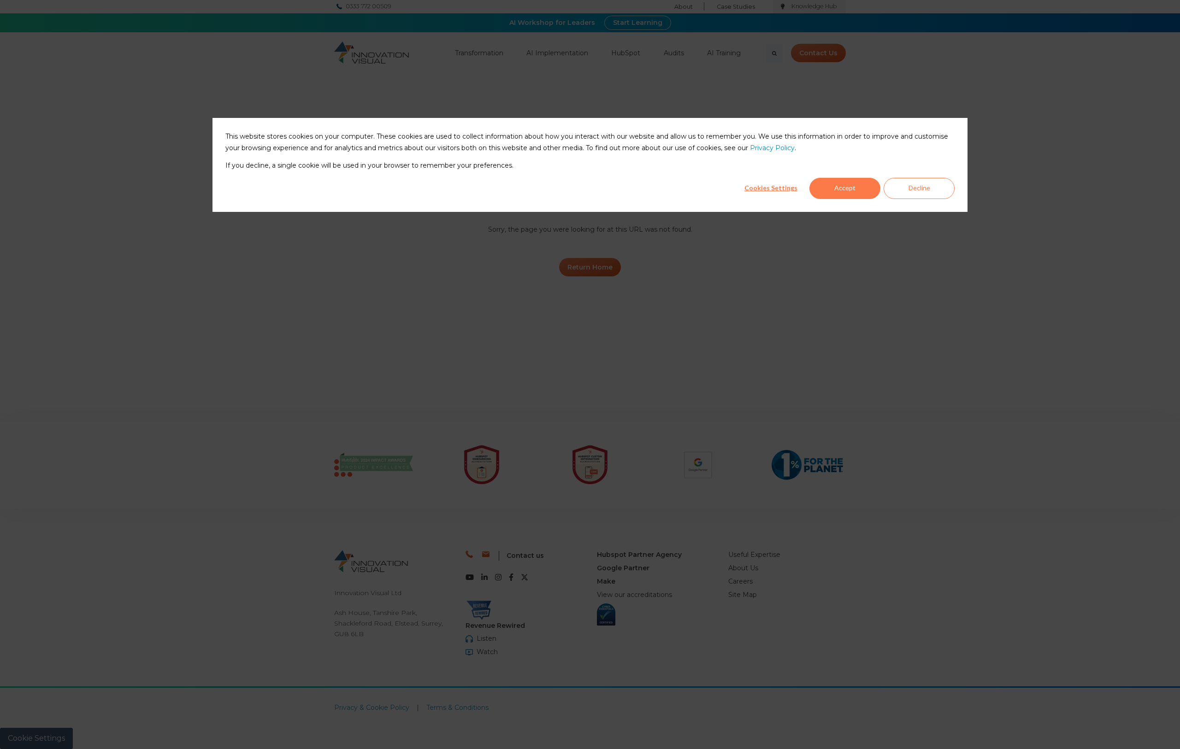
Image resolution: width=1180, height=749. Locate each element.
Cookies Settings (770, 188)
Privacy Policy (772, 148)
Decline (919, 188)
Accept (845, 188)
